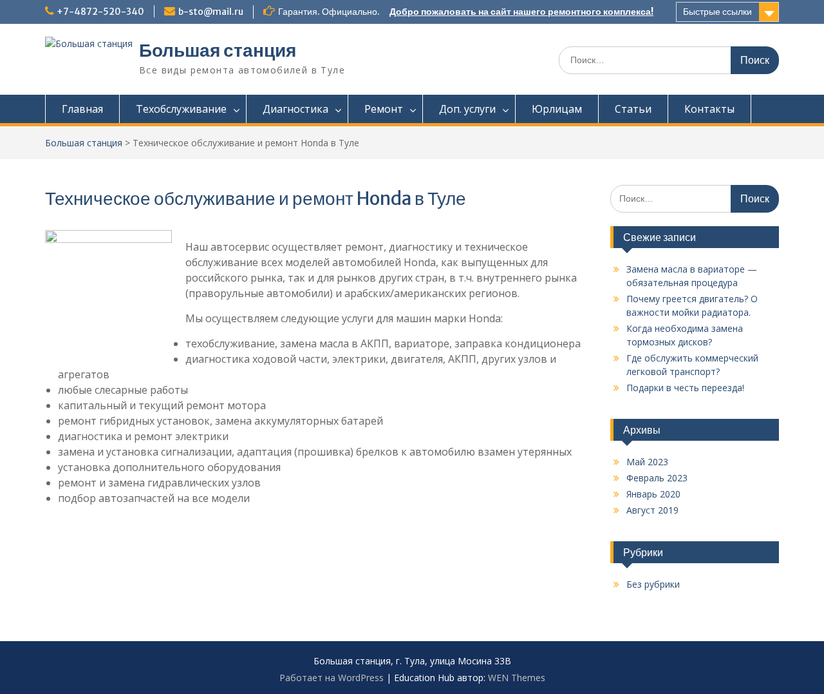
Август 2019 (652, 510)
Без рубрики (653, 584)
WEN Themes (516, 677)
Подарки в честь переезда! (685, 387)
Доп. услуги (467, 109)
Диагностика (295, 109)
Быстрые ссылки (717, 11)
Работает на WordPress (331, 677)
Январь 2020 (653, 494)
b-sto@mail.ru (210, 11)
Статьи (633, 109)
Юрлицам (557, 109)
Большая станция (217, 50)
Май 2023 (647, 462)
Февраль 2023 (657, 478)
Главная (82, 109)
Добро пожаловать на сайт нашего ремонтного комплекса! (521, 11)
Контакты (709, 109)
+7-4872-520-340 (100, 11)
